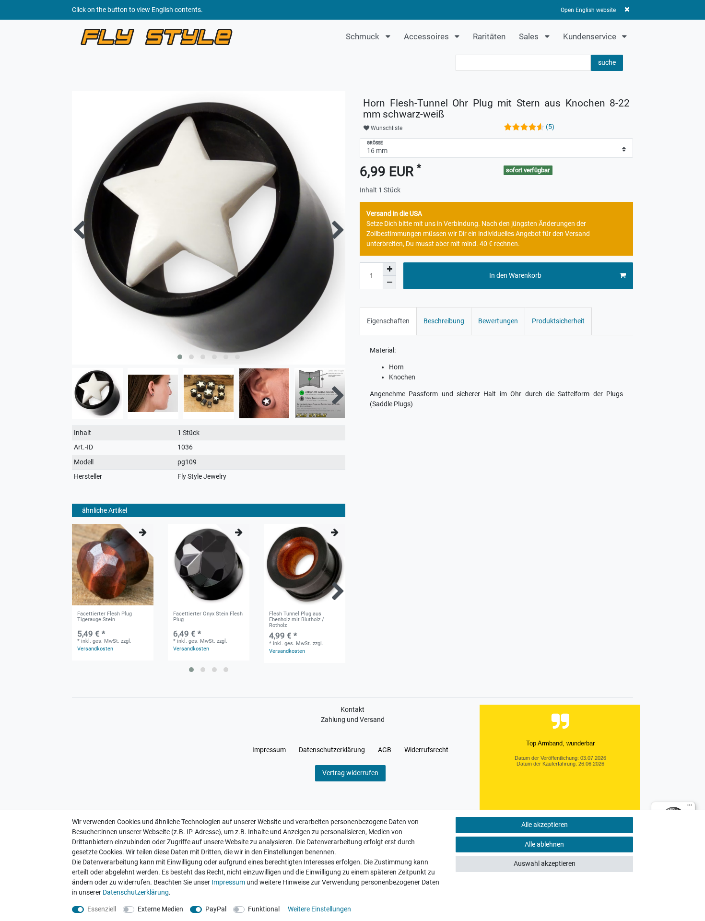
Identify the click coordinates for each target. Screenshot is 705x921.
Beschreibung (443, 321)
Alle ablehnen (544, 844)
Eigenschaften (388, 321)
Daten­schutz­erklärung (332, 750)
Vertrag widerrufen (350, 773)
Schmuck (363, 36)
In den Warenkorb (515, 275)
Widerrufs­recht (426, 750)
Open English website (588, 10)
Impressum (269, 750)
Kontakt (352, 709)
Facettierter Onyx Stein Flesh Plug (208, 617)
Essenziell (101, 909)
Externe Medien (160, 909)
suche (607, 62)
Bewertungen (498, 321)
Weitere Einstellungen (319, 909)
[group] (112, 564)
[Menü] (689, 807)
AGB (384, 750)
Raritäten (489, 36)
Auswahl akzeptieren (545, 863)
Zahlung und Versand (353, 719)
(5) (550, 126)
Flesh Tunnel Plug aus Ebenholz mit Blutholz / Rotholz (296, 620)
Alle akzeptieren (544, 824)
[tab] (388, 321)
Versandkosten (95, 649)
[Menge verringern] (389, 282)
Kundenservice (590, 36)
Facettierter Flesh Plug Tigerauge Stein (104, 617)
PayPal (215, 909)
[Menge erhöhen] (389, 269)
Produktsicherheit (558, 321)
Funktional (264, 909)
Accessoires (427, 36)
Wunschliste (385, 128)
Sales (529, 36)
